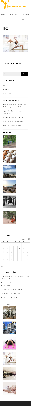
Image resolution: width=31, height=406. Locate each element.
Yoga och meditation (13, 63)
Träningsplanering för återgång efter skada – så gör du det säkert (14, 106)
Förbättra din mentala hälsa (12, 125)
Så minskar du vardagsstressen (13, 121)
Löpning (5, 85)
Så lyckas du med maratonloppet (13, 117)
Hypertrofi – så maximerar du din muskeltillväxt (13, 112)
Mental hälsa (7, 89)
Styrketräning (7, 93)
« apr (2, 266)
